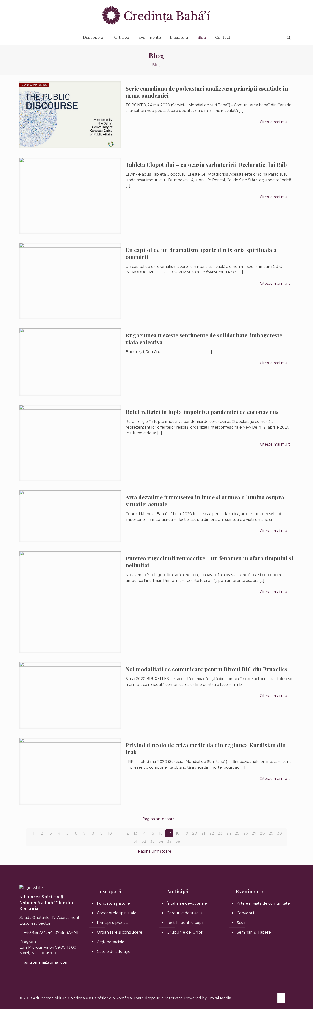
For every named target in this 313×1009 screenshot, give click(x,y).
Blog (156, 65)
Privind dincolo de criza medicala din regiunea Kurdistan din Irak (206, 748)
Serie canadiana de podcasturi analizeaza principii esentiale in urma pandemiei (207, 92)
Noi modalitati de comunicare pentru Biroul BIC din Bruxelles (206, 669)
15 (152, 833)
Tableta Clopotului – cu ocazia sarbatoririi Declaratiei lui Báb (206, 164)
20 (194, 833)
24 (228, 833)
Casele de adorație (113, 951)
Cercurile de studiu (184, 913)
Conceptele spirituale (116, 913)
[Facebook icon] (281, 998)
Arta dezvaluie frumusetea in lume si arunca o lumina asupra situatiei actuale (205, 500)
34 (161, 841)
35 (169, 841)
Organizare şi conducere (119, 932)
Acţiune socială (110, 942)
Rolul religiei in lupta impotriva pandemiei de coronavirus (202, 411)
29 (271, 833)
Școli (241, 922)
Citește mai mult (275, 122)
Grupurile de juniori (185, 932)
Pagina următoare (154, 851)
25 (237, 833)
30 (279, 833)
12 (127, 833)
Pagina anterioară (158, 819)
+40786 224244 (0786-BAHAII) (51, 932)
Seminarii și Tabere (254, 932)
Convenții (245, 913)
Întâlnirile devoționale (187, 903)
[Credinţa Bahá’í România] (156, 15)
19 (186, 833)
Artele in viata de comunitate (263, 903)
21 (203, 833)
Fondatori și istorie (113, 903)
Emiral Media (219, 998)
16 (160, 833)
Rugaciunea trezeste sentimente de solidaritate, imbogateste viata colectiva (204, 339)
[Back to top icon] (292, 996)
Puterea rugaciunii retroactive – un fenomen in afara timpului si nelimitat (209, 562)
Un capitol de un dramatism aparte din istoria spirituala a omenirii (201, 253)
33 (152, 841)
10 (110, 833)
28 (262, 833)
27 (254, 833)
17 (169, 833)
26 (245, 833)
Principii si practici (112, 922)
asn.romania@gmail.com (46, 962)
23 (220, 833)
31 (135, 841)
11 (118, 833)
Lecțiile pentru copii (185, 922)
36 (178, 841)
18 (178, 833)
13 (135, 833)
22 (211, 833)
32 (144, 841)
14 (144, 833)
